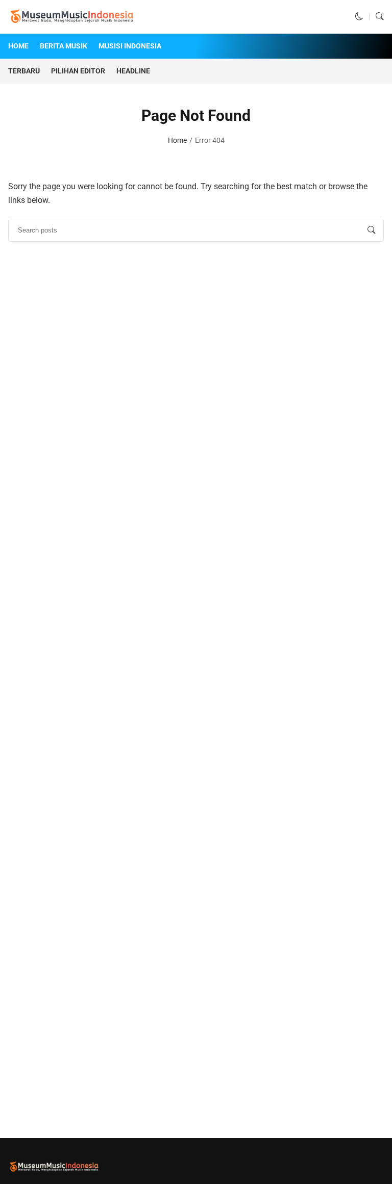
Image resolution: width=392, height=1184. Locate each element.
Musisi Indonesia (130, 46)
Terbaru (24, 71)
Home (18, 46)
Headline (133, 71)
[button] (359, 16)
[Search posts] (371, 230)
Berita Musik (63, 46)
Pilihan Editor (78, 71)
